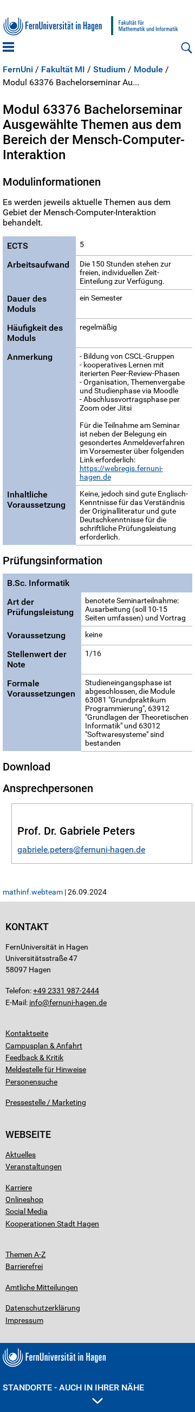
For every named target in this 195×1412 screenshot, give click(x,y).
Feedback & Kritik (34, 1057)
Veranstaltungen (33, 1166)
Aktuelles (20, 1154)
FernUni (18, 69)
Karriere (18, 1187)
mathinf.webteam (33, 892)
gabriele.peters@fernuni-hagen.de (81, 849)
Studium (109, 69)
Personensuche (31, 1081)
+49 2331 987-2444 (66, 990)
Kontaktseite (26, 1033)
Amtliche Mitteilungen (41, 1287)
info (35, 1002)
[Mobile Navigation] (8, 48)
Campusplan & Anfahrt (43, 1045)
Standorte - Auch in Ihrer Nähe (73, 1387)
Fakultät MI (63, 69)
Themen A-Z (25, 1254)
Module (148, 69)
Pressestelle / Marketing (45, 1102)
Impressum (24, 1320)
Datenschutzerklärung (42, 1308)
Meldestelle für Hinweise (45, 1069)
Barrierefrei (24, 1266)
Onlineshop (24, 1199)
